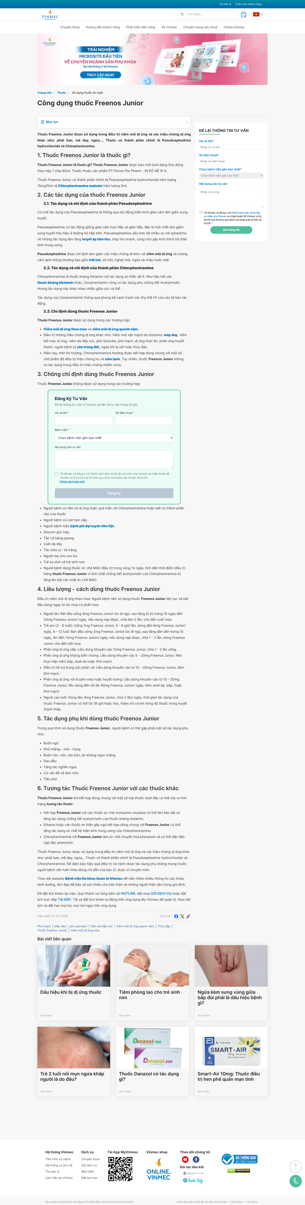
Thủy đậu (164, 926)
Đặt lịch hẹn (90, 1178)
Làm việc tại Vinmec (59, 1178)
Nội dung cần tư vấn (68, 447)
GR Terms (252, 1202)
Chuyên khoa (70, 27)
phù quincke (78, 926)
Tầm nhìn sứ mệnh (58, 1159)
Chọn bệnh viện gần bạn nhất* (220, 169)
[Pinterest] (188, 916)
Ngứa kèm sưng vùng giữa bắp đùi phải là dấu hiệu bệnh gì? (230, 998)
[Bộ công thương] (238, 1159)
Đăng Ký (114, 493)
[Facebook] (176, 916)
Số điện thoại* (209, 155)
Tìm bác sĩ (225, 4)
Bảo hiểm (88, 1171)
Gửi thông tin (231, 230)
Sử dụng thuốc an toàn (87, 93)
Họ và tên (62, 413)
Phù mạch (44, 926)
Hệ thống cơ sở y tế (58, 1165)
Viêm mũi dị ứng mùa (85, 930)
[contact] (295, 1181)
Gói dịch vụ (89, 1165)
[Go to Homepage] (49, 14)
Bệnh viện (62, 430)
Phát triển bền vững (140, 27)
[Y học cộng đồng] (193, 1173)
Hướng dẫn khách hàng (103, 27)
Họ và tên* (206, 141)
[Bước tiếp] (193, 1180)
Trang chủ (44, 93)
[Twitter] (182, 916)
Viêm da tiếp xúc (101, 926)
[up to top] (295, 1166)
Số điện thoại (124, 413)
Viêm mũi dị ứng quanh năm (135, 926)
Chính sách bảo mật (72, 481)
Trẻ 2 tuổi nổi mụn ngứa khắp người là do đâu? (72, 1076)
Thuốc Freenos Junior (52, 930)
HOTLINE (128, 893)
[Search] (182, 14)
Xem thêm (46, 1015)
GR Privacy (237, 1202)
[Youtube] (185, 1159)
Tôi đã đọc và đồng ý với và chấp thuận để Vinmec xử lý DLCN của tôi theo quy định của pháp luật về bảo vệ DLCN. (232, 218)
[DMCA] (238, 1170)
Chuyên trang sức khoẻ (200, 27)
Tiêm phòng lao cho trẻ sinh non (149, 995)
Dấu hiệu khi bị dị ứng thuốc (70, 992)
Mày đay (60, 926)
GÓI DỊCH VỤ (161, 893)
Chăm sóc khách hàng (248, 4)
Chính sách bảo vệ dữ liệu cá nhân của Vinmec (202, 1202)
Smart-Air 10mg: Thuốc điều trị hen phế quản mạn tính (229, 1076)
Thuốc (61, 93)
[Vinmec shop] (159, 1169)
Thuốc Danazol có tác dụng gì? (149, 1076)
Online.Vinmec (234, 27)
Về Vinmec (169, 27)
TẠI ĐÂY (64, 899)
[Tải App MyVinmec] (120, 1169)
